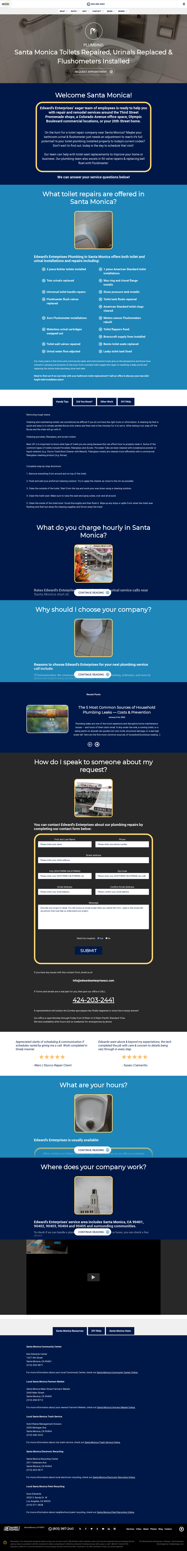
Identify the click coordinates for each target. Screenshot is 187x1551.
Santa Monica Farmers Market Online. (116, 1407)
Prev (90, 744)
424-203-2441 (98, 4)
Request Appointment (91, 71)
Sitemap (167, 1541)
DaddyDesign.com (176, 1544)
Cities (138, 1529)
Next (97, 744)
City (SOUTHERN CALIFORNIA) (64, 871)
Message (93, 902)
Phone (122, 839)
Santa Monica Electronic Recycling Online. (114, 1477)
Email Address (64, 887)
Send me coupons (86, 938)
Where (121, 11)
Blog (161, 1529)
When (109, 11)
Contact (96, 11)
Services (130, 1529)
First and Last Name (64, 839)
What (62, 11)
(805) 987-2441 (63, 1529)
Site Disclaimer (178, 1541)
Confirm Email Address (122, 887)
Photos (153, 1529)
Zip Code (122, 871)
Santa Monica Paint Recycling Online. (116, 1512)
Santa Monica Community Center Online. (117, 1372)
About (146, 1529)
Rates (74, 11)
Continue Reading (91, 592)
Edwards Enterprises (5, 4)
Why (84, 11)
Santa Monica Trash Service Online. (102, 1442)
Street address (93, 855)
